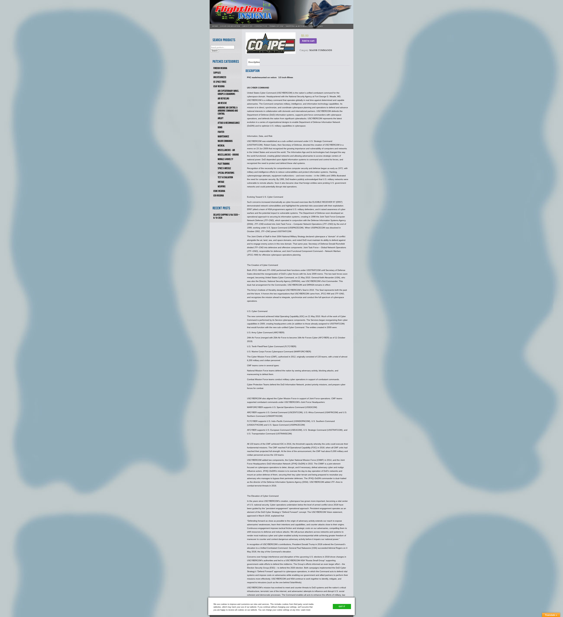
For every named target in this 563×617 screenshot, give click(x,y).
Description (254, 62)
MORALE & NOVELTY (225, 159)
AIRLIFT (220, 118)
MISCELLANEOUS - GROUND (228, 154)
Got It (342, 606)
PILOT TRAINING (224, 163)
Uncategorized (219, 77)
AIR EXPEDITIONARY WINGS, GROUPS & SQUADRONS (228, 92)
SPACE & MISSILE (224, 168)
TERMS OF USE (276, 26)
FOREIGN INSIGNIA (220, 68)
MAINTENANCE (223, 136)
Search (215, 51)
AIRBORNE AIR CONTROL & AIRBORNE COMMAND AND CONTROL (228, 110)
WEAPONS (221, 186)
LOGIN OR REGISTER (230, 26)
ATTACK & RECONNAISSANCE (229, 122)
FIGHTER (221, 132)
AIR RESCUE (222, 103)
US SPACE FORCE (219, 81)
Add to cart (308, 41)
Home (215, 26)
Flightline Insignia (281, 14)
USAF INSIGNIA (218, 86)
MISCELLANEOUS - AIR (226, 150)
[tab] (253, 62)
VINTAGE (221, 182)
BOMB (220, 127)
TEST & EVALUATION (225, 177)
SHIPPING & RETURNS (296, 26)
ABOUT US (247, 26)
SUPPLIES (217, 72)
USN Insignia (218, 195)
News (320, 26)
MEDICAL (221, 145)
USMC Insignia (219, 191)
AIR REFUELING (223, 98)
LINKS (312, 26)
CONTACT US (261, 26)
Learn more (305, 610)
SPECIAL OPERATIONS (226, 172)
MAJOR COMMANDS (225, 141)
